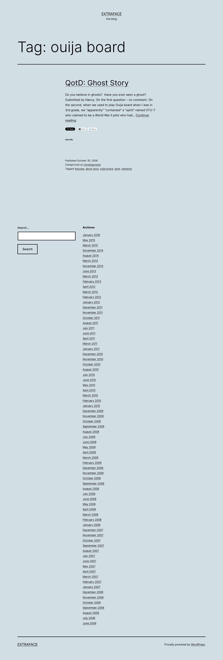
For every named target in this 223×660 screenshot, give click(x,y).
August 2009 (91, 431)
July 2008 (89, 493)
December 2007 (93, 530)
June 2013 (89, 271)
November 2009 (93, 416)
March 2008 (90, 514)
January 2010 (91, 405)
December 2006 (93, 592)
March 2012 (90, 292)
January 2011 (91, 348)
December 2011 (92, 307)
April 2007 (89, 571)
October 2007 (92, 540)
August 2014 (91, 255)
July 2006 (89, 618)
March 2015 (90, 245)
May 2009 (89, 447)
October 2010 (91, 364)
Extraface (111, 14)
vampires (126, 168)
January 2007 (91, 587)
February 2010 (92, 400)
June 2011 (89, 333)
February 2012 (92, 297)
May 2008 (89, 504)
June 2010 (89, 379)
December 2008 (93, 467)
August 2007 (91, 550)
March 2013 (90, 276)
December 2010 (93, 354)
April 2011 (89, 338)
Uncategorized (92, 164)
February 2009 (92, 462)
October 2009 (92, 421)
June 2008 (89, 499)
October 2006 (92, 602)
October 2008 (92, 478)
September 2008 (93, 483)
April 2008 (89, 509)
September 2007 (93, 545)
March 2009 (90, 457)
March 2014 (90, 260)
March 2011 (90, 343)
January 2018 (91, 235)
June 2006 (89, 623)
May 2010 (89, 385)
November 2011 (93, 312)
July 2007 (89, 555)
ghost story (92, 168)
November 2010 (93, 359)
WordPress (198, 644)
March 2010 (90, 395)
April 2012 (89, 286)
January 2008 (91, 524)
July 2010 (89, 374)
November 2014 (93, 250)
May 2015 (89, 240)
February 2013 (92, 281)
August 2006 (91, 612)
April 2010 (89, 390)
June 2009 (89, 442)
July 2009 (89, 436)
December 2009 (93, 411)
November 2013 (93, 266)
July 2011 (88, 328)
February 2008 (92, 519)
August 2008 (91, 488)
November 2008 (93, 473)
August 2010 (91, 369)
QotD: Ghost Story (97, 82)
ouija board (106, 168)
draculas (79, 168)
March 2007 (90, 576)
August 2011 (90, 323)
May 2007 (89, 566)
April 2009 (89, 452)
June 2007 (89, 561)
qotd (117, 168)
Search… (23, 227)
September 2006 (93, 607)
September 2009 (93, 426)
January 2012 (91, 302)
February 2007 (92, 581)
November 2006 (93, 597)
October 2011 (91, 317)
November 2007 (93, 535)
